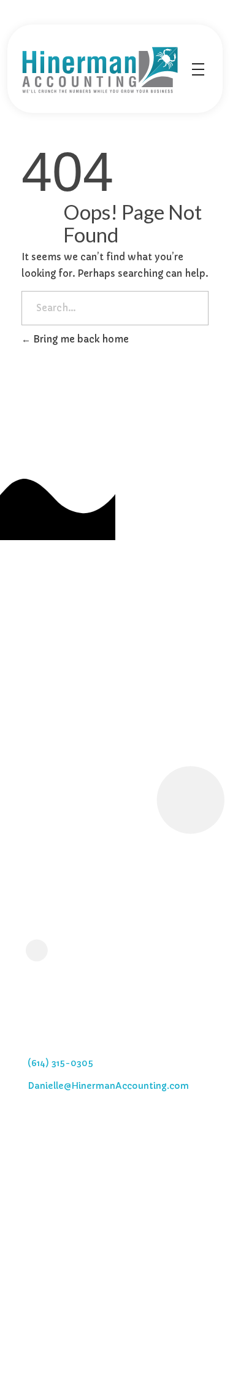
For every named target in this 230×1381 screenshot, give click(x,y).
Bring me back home (80, 339)
